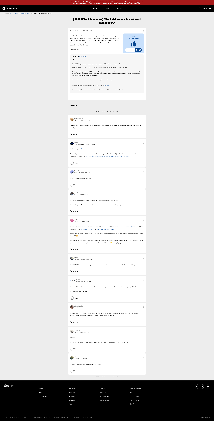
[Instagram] (197, 386)
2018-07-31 (82, 57)
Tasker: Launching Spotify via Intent (128, 227)
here (113, 80)
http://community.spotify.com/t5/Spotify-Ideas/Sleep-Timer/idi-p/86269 (107, 156)
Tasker (83, 227)
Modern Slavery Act (66, 417)
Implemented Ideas (24, 13)
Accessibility (55, 417)
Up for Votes (85, 149)
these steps (118, 4)
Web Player (103, 392)
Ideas (119, 8)
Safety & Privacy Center (15, 417)
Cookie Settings (37, 417)
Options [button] (143, 31)
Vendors (71, 404)
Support (102, 389)
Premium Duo (134, 392)
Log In (205, 8)
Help (94, 8)
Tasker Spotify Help (86, 229)
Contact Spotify (104, 400)
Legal (5, 417)
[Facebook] (208, 386)
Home (11, 13)
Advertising (72, 396)
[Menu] (210, 8)
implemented (134, 39)
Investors (72, 400)
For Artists (72, 389)
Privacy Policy (27, 417)
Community (11, 8)
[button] (130, 50)
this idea (106, 85)
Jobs (40, 392)
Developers (72, 392)
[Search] (199, 8)
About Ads (47, 417)
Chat (106, 8)
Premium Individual (135, 389)
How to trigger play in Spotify (106, 229)
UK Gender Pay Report (88, 417)
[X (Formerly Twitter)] (203, 386)
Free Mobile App (104, 396)
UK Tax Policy (77, 417)
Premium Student (135, 400)
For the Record (43, 396)
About (41, 389)
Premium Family (134, 396)
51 (113, 111)
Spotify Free (133, 404)
